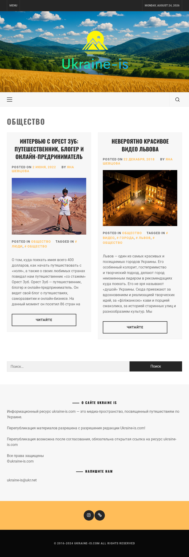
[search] (177, 99)
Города (127, 238)
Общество (41, 241)
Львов (145, 238)
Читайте (44, 320)
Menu (13, 5)
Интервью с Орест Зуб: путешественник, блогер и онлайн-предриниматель (49, 149)
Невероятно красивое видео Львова (140, 145)
